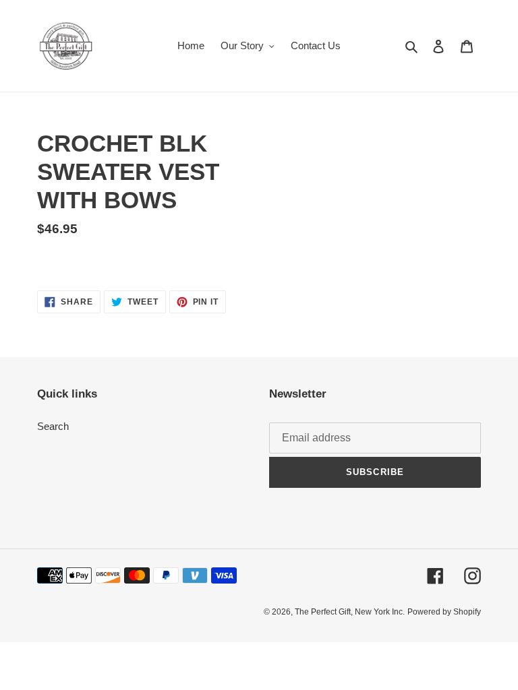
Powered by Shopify (444, 612)
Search (53, 426)
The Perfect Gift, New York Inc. (350, 612)
